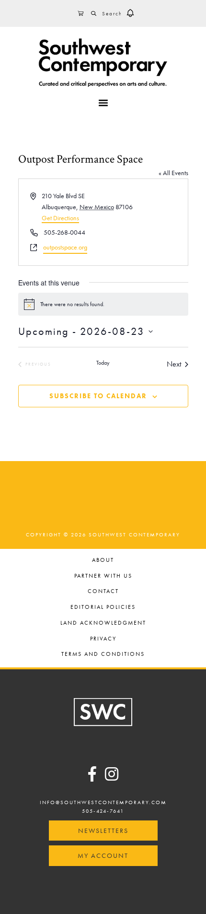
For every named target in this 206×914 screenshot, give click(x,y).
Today (103, 363)
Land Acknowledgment (103, 623)
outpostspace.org (65, 247)
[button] (130, 13)
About (103, 561)
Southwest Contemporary (103, 62)
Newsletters (103, 830)
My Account (103, 855)
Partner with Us (103, 576)
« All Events (173, 172)
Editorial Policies (103, 608)
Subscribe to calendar (98, 396)
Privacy (103, 639)
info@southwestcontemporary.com (103, 802)
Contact (103, 592)
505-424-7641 (103, 810)
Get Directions (60, 218)
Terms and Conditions (103, 655)
